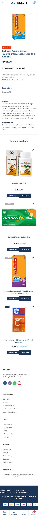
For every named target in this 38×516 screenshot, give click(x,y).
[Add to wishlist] (32, 150)
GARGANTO (19, 499)
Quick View (25, 196)
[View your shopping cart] (33, 3)
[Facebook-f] (5, 383)
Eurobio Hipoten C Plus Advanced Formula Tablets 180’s (19, 341)
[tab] (19, 88)
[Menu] (4, 3)
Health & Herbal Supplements (19, 75)
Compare (22, 68)
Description (7, 88)
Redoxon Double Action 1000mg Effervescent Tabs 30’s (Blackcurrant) (19, 292)
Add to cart (13, 196)
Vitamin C (32, 75)
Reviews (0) (7, 92)
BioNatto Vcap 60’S (19, 183)
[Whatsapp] (14, 383)
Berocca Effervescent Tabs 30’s (19, 237)
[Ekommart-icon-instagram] (10, 383)
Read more (13, 250)
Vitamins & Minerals (8, 77)
